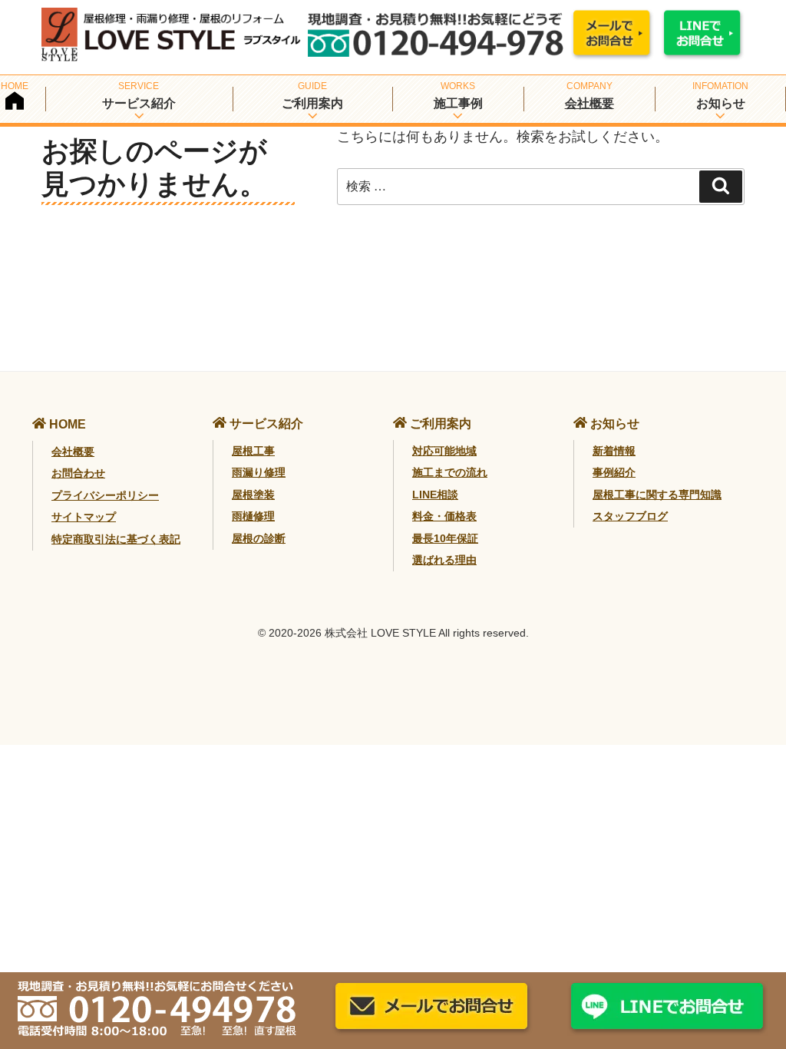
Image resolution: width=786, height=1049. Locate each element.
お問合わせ (78, 473)
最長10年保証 (445, 538)
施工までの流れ (449, 472)
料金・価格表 (444, 516)
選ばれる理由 (444, 560)
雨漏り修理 (259, 472)
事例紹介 (614, 472)
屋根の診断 (259, 538)
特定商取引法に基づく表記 (115, 539)
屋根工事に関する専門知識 (657, 494)
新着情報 (614, 451)
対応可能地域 (444, 451)
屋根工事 (253, 451)
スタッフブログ (630, 516)
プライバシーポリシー (105, 495)
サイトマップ (83, 517)
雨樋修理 (253, 516)
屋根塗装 (253, 494)
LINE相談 (435, 494)
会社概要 (589, 103)
